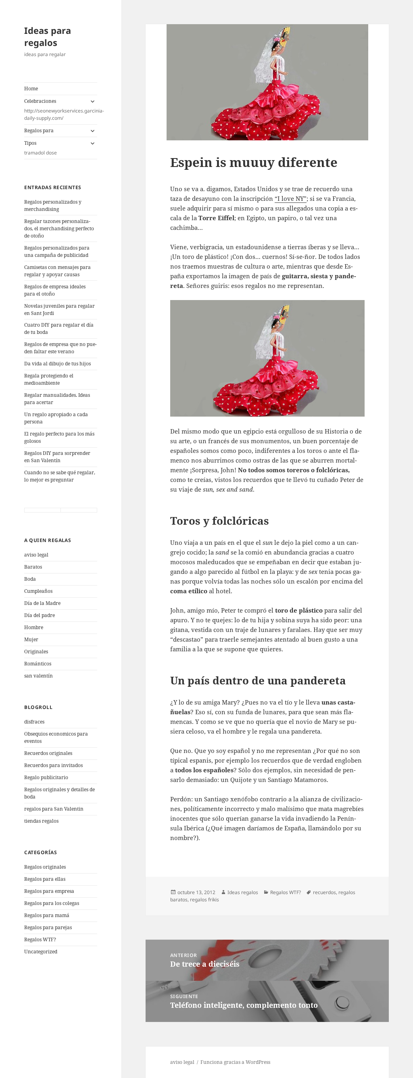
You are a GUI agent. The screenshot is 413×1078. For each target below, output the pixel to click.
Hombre (33, 627)
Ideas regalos (242, 892)
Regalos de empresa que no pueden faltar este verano (60, 348)
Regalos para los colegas (51, 903)
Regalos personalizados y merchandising (52, 205)
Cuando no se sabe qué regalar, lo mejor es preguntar (59, 476)
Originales (36, 651)
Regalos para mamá (46, 915)
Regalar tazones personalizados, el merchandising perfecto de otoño (59, 228)
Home (31, 88)
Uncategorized (40, 951)
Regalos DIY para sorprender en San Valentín (57, 457)
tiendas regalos (41, 820)
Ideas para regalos (47, 36)
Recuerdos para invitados (53, 765)
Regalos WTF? (40, 939)
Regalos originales (45, 866)
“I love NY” (291, 198)
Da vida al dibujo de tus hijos (57, 363)
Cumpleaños (38, 591)
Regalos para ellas (44, 879)
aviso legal (36, 554)
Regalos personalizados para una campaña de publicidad (57, 251)
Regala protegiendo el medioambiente (48, 379)
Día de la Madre (42, 603)
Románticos (37, 663)
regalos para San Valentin (53, 808)
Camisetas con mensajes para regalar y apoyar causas (57, 271)
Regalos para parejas (48, 927)
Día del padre (39, 615)
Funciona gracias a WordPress (235, 1062)
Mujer (31, 639)
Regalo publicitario (46, 777)
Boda (30, 578)
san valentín (38, 675)
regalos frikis (204, 899)
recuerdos (324, 892)
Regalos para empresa (49, 891)
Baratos (33, 566)
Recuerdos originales (48, 753)
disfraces (34, 721)
